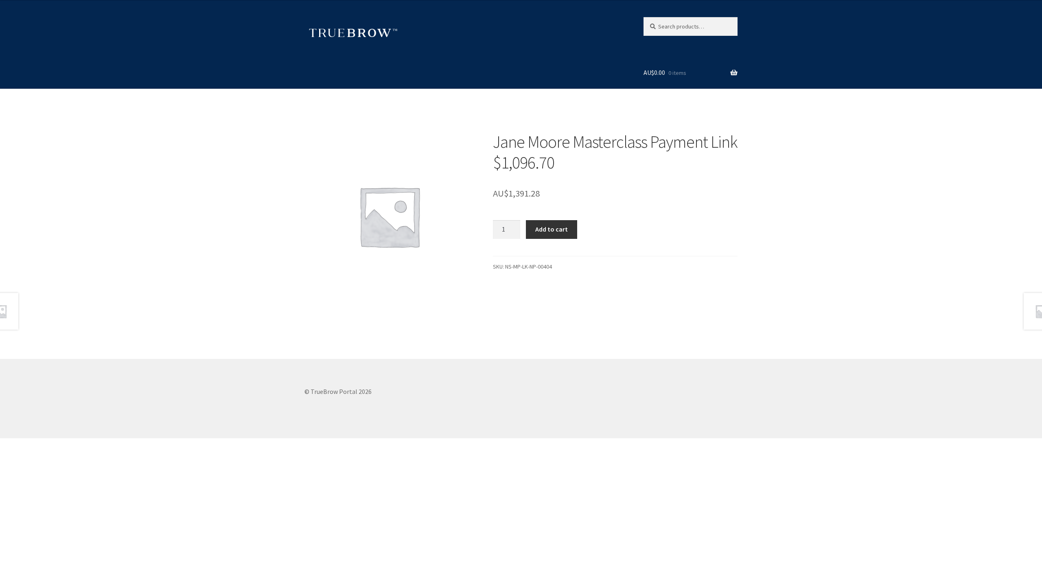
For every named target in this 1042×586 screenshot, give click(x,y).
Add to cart (551, 229)
